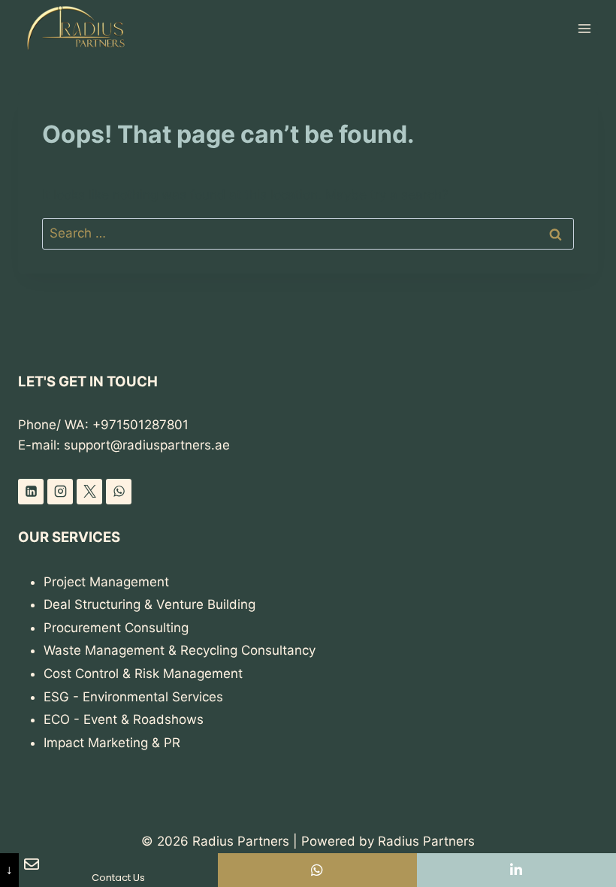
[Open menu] (584, 28)
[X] (89, 491)
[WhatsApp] (118, 491)
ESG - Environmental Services (133, 696)
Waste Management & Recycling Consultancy (180, 650)
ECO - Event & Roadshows (124, 719)
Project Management (106, 581)
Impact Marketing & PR (112, 742)
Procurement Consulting (116, 627)
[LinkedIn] (516, 870)
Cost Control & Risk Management (143, 673)
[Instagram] (60, 491)
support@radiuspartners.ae (147, 445)
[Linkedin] (31, 491)
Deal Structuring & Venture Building (149, 604)
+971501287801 (140, 424)
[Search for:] (308, 233)
